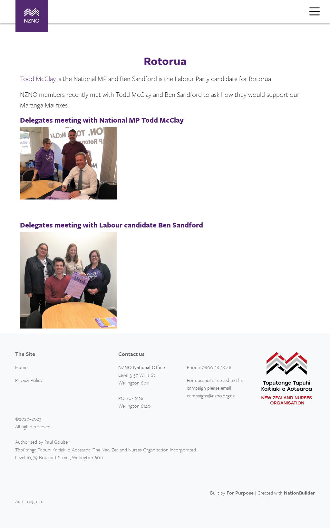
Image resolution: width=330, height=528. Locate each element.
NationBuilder (299, 492)
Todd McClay (38, 78)
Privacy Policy (29, 380)
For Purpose (240, 492)
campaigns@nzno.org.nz (211, 395)
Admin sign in (28, 501)
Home (21, 367)
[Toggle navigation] (314, 11)
